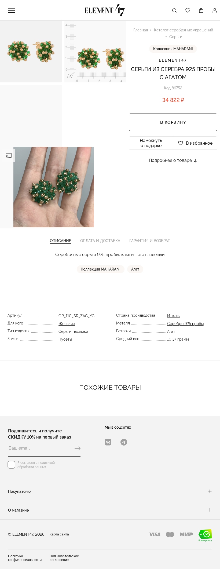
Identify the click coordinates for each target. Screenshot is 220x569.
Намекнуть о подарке (151, 143)
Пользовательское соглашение (64, 558)
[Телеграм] (123, 442)
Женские (66, 324)
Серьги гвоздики (73, 331)
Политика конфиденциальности (25, 558)
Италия (173, 316)
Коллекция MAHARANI (173, 49)
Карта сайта (59, 534)
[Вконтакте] (108, 442)
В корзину (173, 122)
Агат (135, 269)
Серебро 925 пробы (185, 324)
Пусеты (65, 339)
